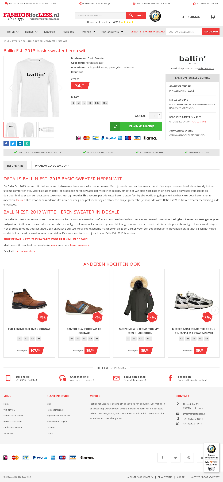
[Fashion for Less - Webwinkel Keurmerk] (153, 17)
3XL (149, 338)
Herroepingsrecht (55, 409)
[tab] (15, 165)
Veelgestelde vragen (57, 421)
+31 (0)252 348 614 (192, 423)
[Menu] (217, 445)
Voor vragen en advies (81, 380)
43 (84, 338)
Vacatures (8, 433)
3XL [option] (105, 103)
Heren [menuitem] (11, 31)
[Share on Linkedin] (20, 143)
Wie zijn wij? (9, 409)
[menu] (64, 31)
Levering (51, 427)
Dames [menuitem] (29, 31)
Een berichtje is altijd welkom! (192, 380)
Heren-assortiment (12, 421)
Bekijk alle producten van (192, 68)
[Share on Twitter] (13, 143)
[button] (10, 88)
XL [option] (90, 103)
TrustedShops (198, 121)
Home (6, 403)
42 (32, 338)
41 (26, 338)
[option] (19, 339)
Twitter (175, 457)
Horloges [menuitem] (68, 31)
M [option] (79, 103)
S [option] (73, 103)
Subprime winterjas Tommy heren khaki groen (139, 331)
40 (20, 338)
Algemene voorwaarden (59, 415)
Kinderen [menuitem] (49, 31)
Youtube (202, 457)
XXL (141, 338)
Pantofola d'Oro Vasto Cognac (84, 331)
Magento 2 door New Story (205, 477)
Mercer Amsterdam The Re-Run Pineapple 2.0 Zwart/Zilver (194, 331)
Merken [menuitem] (86, 31)
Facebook (162, 457)
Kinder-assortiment (12, 427)
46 (206, 338)
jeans (54, 245)
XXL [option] (97, 103)
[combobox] (110, 15)
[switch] (211, 469)
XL (134, 338)
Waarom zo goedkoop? (52, 165)
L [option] (84, 103)
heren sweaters (25, 251)
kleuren (20, 200)
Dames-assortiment (13, 415)
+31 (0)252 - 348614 (25, 380)
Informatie (15, 165)
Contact (50, 433)
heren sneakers (79, 245)
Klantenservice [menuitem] (110, 31)
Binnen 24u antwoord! (135, 380)
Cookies (181, 477)
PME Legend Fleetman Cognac (29, 329)
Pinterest (189, 457)
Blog (49, 403)
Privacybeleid (165, 477)
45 (38, 338)
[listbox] (116, 103)
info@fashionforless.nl (194, 413)
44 (90, 338)
